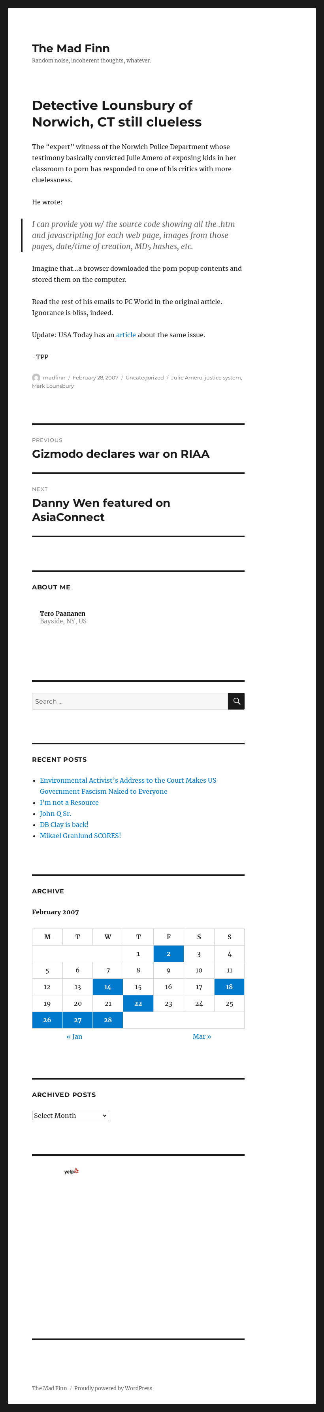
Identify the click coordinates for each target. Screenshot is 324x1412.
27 (78, 1020)
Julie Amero (186, 377)
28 (108, 1020)
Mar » (202, 1036)
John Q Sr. (55, 813)
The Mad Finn (71, 48)
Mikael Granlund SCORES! (80, 836)
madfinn (54, 377)
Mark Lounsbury (53, 386)
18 (229, 987)
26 (47, 1020)
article (126, 335)
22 (138, 1003)
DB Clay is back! (64, 825)
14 (107, 987)
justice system (223, 377)
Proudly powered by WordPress (113, 1388)
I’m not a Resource (69, 802)
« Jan (74, 1036)
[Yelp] (71, 1171)
